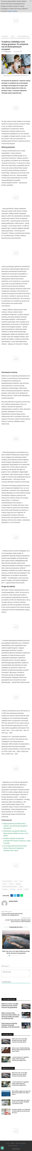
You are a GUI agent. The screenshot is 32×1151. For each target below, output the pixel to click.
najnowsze (18, 884)
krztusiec (11, 884)
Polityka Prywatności (20, 1143)
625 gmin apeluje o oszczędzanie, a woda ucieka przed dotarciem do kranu (21, 1111)
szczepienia (4, 889)
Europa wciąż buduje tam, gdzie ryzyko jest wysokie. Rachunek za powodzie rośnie (21, 1101)
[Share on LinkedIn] (18, 895)
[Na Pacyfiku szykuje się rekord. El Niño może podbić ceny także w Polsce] (5, 1093)
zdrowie (26, 889)
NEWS (12, 36)
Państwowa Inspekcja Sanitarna (9, 886)
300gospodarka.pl (21, 1145)
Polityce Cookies (12, 11)
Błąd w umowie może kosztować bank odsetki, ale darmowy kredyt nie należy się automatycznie (10, 1015)
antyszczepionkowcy (7, 881)
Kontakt (12, 1143)
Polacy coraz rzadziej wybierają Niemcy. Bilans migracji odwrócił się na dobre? (21, 1049)
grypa (21, 881)
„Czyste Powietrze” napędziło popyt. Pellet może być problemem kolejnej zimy (20, 1058)
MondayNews (7, 51)
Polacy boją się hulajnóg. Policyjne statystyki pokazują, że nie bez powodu (10, 1025)
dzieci (16, 881)
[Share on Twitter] (15, 895)
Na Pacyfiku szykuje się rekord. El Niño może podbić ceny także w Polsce (21, 1092)
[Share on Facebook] (11, 895)
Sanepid (21, 886)
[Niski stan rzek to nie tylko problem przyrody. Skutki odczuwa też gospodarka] (16, 939)
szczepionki (12, 889)
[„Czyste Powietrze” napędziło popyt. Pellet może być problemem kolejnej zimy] (5, 1059)
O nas (7, 1143)
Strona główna (4, 36)
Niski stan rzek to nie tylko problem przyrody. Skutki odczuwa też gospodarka (9, 1005)
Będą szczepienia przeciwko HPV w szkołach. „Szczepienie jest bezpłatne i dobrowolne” (15, 826)
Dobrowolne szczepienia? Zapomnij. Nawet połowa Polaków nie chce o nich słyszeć (15, 833)
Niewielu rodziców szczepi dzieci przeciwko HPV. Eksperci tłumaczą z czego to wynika (16, 840)
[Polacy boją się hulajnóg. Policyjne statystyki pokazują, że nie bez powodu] (26, 1026)
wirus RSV (20, 889)
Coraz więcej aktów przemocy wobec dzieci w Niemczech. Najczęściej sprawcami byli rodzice (15, 848)
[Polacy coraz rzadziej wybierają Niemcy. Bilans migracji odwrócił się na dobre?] (5, 1050)
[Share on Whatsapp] (21, 895)
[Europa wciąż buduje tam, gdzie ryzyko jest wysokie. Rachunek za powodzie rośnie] (5, 1102)
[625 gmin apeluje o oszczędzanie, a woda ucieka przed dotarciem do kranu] (5, 1112)
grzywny (4, 884)
